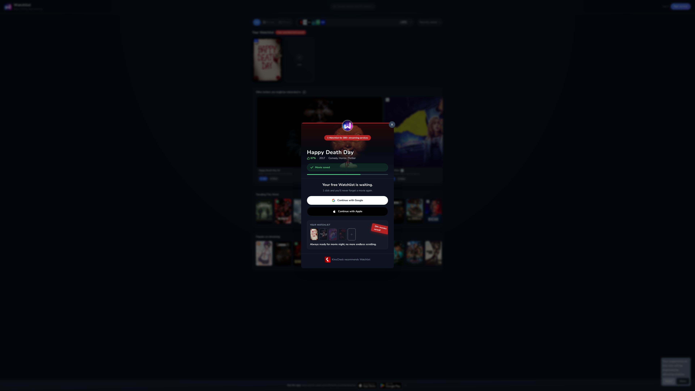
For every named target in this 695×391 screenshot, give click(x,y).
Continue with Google (350, 200)
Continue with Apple (350, 211)
